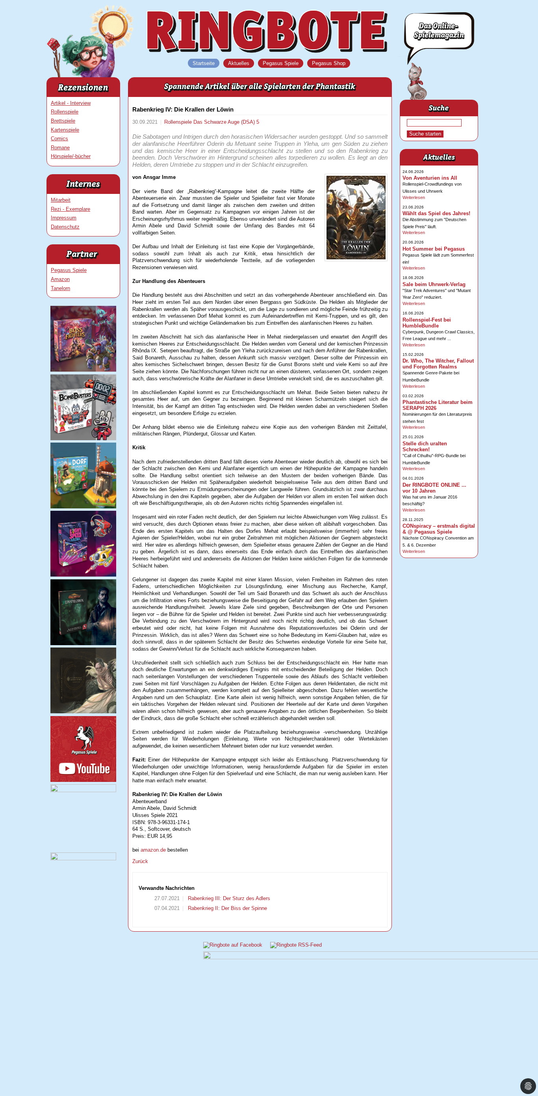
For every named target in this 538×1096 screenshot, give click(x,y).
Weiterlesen (414, 197)
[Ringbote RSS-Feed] (296, 945)
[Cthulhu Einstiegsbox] (83, 643)
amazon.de (153, 850)
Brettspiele (63, 121)
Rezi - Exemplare (70, 209)
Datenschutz (65, 227)
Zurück (140, 861)
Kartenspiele (65, 130)
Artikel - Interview (71, 103)
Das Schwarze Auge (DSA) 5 (226, 122)
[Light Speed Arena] (83, 575)
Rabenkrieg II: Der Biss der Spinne (226, 908)
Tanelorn (60, 288)
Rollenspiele (64, 112)
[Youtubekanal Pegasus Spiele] (83, 780)
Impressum (63, 218)
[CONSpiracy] (83, 790)
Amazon (60, 279)
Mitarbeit (60, 200)
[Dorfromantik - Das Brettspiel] (83, 507)
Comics (59, 138)
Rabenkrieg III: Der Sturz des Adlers (228, 898)
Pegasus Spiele (69, 270)
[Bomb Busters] (83, 438)
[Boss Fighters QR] (83, 370)
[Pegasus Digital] (83, 859)
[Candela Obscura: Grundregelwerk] (83, 712)
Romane (60, 148)
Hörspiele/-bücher (71, 156)
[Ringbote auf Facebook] (232, 945)
